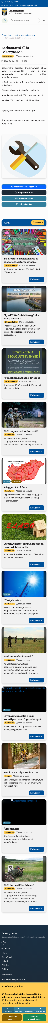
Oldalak (5, 965)
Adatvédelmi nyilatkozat (13, 979)
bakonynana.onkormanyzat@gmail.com (20, 5)
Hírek (16, 35)
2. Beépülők (18, 1010)
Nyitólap (7, 35)
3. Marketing (29, 1010)
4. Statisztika (40, 1010)
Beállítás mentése (12, 1017)
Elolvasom (35, 279)
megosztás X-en (25, 192)
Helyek (5, 961)
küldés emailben (25, 198)
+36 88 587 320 (11, 2)
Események (7, 957)
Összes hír (38, 222)
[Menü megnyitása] (43, 20)
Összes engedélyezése (34, 1017)
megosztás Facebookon (25, 187)
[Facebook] (5, 20)
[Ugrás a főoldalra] (4, 12)
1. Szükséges (7, 1010)
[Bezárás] (45, 987)
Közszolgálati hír (28, 35)
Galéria (5, 969)
